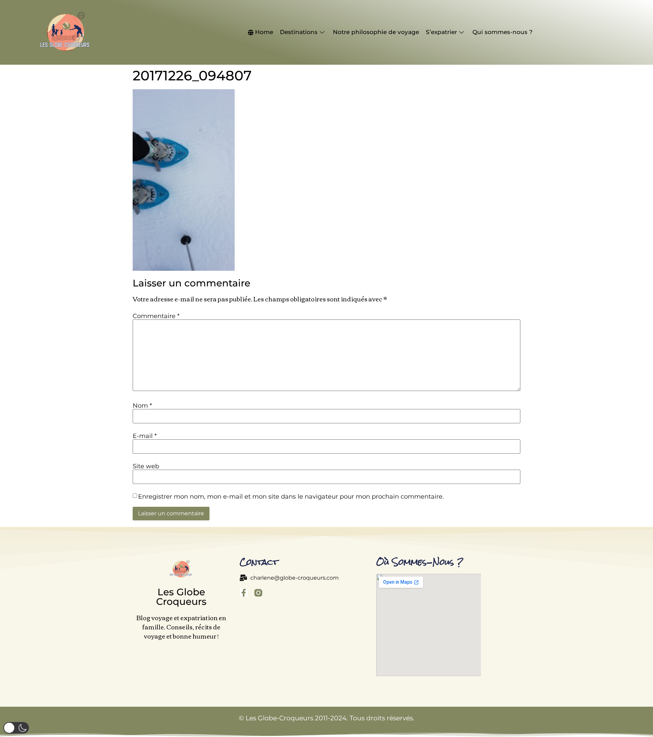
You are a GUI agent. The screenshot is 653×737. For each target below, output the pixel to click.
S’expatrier (441, 32)
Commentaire (156, 316)
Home (264, 32)
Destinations (299, 32)
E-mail (145, 436)
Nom (142, 406)
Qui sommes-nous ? (502, 32)
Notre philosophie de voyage (376, 32)
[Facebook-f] (244, 593)
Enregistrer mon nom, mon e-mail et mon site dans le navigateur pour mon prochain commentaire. (291, 496)
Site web (146, 466)
